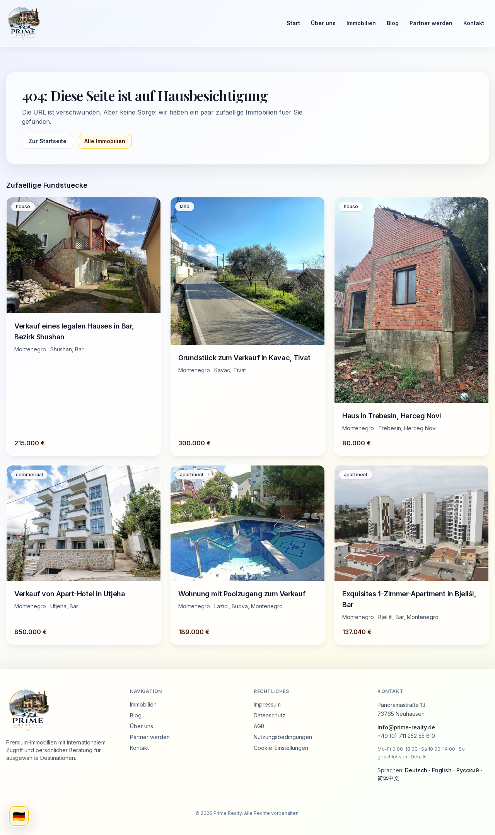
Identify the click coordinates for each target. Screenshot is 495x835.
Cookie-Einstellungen (281, 747)
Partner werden (431, 23)
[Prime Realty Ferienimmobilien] (139, 23)
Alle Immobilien (104, 141)
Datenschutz (269, 715)
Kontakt (473, 23)
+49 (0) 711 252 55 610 (406, 735)
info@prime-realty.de (406, 727)
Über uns (323, 23)
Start (293, 23)
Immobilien (361, 23)
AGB (259, 726)
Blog (393, 23)
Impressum (267, 704)
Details (419, 757)
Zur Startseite (48, 141)
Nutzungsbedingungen (283, 737)
